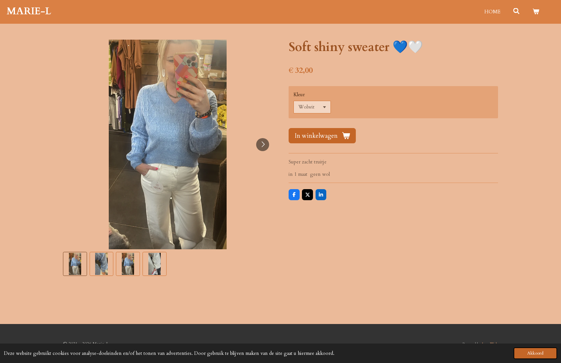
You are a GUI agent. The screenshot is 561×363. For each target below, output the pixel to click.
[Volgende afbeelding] (262, 144)
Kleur (299, 94)
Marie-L (28, 11)
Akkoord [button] (535, 353)
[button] (75, 264)
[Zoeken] (516, 11)
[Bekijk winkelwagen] (536, 11)
